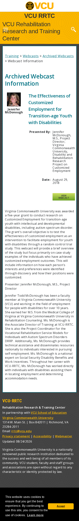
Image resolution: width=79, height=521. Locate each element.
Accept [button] (61, 506)
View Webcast (63, 196)
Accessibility (42, 436)
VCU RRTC (39, 15)
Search (73, 29)
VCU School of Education (49, 413)
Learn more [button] (35, 515)
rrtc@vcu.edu (21, 431)
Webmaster (63, 436)
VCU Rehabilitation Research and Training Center (31, 31)
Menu (5, 30)
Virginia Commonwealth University (27, 418)
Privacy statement (16, 436)
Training (12, 56)
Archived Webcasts (58, 56)
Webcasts (31, 56)
